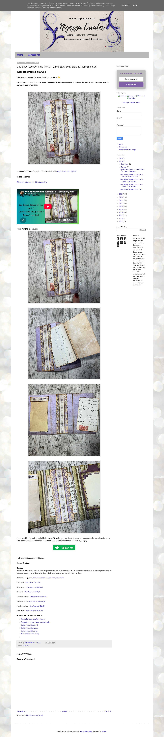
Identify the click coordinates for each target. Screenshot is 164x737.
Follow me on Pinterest (29, 631)
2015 (121, 218)
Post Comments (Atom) (34, 715)
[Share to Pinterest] (55, 643)
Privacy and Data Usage (127, 150)
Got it (135, 5)
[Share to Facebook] (53, 643)
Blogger (104, 731)
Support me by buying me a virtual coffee (35, 622)
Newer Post (21, 711)
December (125, 164)
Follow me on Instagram (29, 628)
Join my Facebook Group (30, 634)
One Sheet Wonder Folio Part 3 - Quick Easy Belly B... (132, 180)
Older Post (107, 711)
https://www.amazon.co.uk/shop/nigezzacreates (48, 578)
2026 (121, 158)
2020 (121, 206)
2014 (121, 221)
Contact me (34, 55)
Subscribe (131, 85)
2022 (121, 200)
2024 (121, 194)
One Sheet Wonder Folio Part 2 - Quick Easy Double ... (132, 185)
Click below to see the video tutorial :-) (32, 182)
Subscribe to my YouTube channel (33, 619)
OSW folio (26, 646)
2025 (121, 161)
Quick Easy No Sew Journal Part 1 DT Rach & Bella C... (132, 170)
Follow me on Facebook (29, 625)
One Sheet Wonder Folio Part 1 (131, 189)
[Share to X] (51, 643)
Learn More (125, 5)
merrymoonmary (86, 731)
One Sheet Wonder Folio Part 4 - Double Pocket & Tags (132, 175)
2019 (121, 209)
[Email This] (47, 643)
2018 (121, 212)
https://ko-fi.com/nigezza (66, 171)
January (124, 167)
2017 (121, 215)
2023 (121, 197)
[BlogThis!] (49, 643)
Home (20, 55)
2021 (121, 203)
